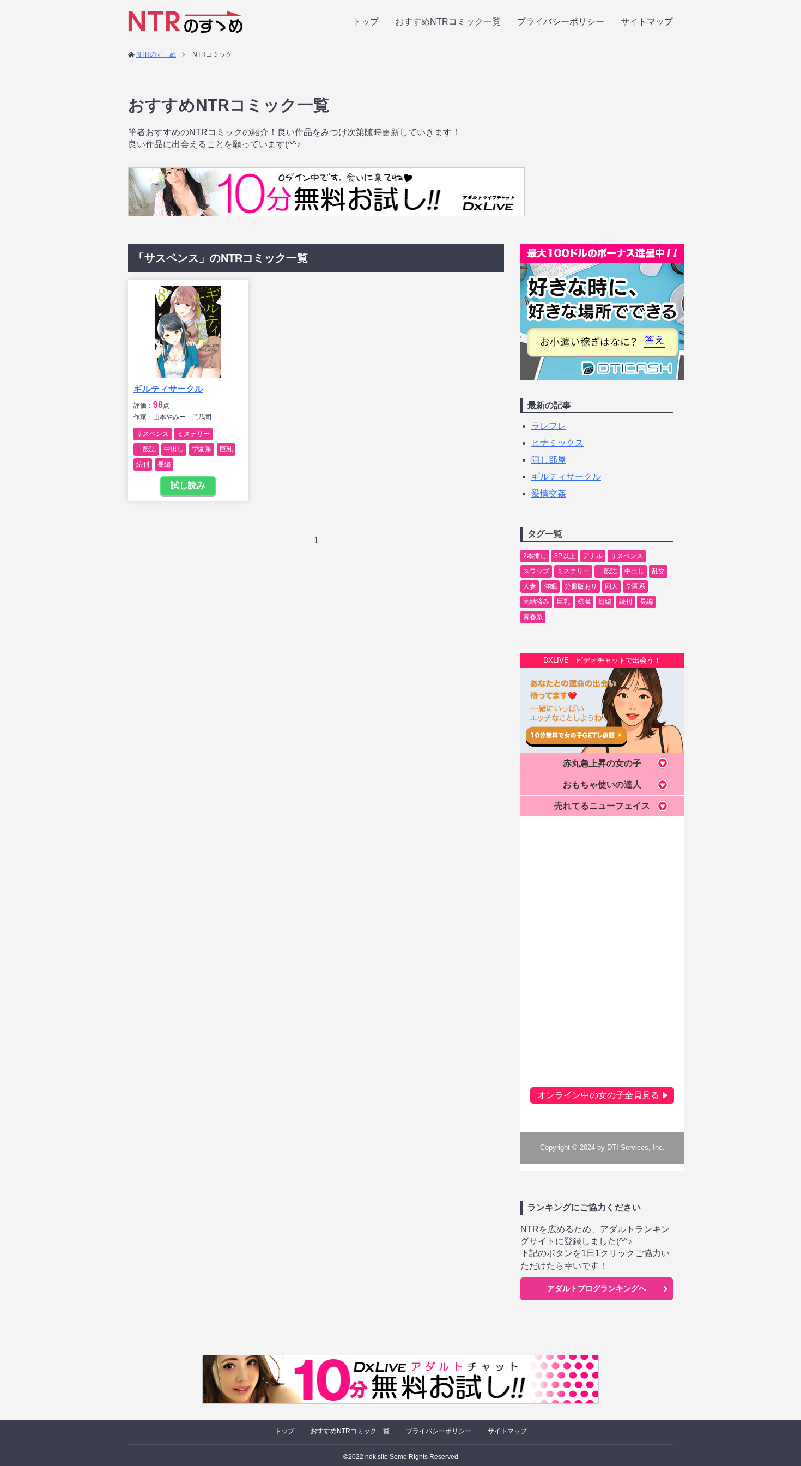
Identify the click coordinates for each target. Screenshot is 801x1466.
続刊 (142, 464)
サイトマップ (647, 21)
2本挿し (535, 556)
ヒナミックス (557, 442)
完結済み (536, 601)
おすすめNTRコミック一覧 (448, 21)
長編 (164, 464)
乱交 (658, 571)
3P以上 (564, 556)
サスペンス (152, 434)
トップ (366, 21)
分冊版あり (581, 586)
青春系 (533, 617)
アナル (593, 556)
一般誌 (146, 449)
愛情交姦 (548, 493)
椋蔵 (584, 601)
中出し (174, 449)
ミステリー (193, 434)
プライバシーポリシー (560, 21)
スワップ (536, 571)
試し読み (188, 485)
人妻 (529, 586)
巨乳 (226, 449)
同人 (611, 586)
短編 (604, 601)
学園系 (201, 449)
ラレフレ (548, 426)
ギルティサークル (168, 388)
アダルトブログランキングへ (596, 1288)
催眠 (550, 586)
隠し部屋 (548, 459)
